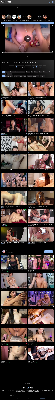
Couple (24, 76)
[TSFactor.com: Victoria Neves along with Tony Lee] (41, 163)
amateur (28, 71)
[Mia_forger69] (14, 282)
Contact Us (16, 395)
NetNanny (33, 391)
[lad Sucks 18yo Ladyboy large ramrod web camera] (14, 145)
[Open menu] (53, 2)
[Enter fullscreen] (52, 51)
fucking (23, 71)
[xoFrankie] (14, 126)
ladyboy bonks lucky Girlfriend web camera (10, 169)
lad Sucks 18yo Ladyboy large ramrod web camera (12, 151)
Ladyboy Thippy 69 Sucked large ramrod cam (10, 206)
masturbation (17, 71)
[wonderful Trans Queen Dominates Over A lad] (41, 181)
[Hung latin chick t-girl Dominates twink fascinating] (41, 108)
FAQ (48, 395)
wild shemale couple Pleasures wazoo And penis (38, 133)
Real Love (30, 151)
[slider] (27, 52)
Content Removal (23, 395)
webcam (36, 71)
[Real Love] (41, 145)
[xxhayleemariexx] (41, 263)
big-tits (4, 74)
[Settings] (52, 26)
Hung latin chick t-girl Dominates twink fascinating (38, 115)
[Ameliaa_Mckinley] (14, 181)
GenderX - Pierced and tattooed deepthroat (37, 242)
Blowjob (20, 76)
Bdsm (11, 76)
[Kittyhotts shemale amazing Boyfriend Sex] (41, 90)
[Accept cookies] (52, 398)
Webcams (42, 76)
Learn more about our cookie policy (46, 390)
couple (40, 71)
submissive (45, 71)
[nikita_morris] (14, 217)
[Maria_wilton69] (41, 336)
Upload (44, 395)
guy (32, 71)
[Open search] (49, 2)
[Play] (27, 38)
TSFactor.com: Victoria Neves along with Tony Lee (38, 169)
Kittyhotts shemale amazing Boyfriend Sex (37, 97)
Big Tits (15, 76)
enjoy (50, 71)
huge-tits (9, 74)
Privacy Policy (38, 395)
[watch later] (3, 83)
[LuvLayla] (14, 263)
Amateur (7, 76)
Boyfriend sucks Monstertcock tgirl (8, 115)
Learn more (42, 398)
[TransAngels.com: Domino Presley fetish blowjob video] (14, 235)
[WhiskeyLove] (14, 354)
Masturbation (36, 76)
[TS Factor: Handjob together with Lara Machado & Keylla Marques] (41, 217)
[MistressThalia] (41, 354)
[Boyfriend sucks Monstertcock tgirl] (14, 108)
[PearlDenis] (41, 318)
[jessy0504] (41, 300)
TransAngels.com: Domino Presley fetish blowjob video (12, 242)
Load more (27, 246)
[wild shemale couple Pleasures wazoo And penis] (41, 126)
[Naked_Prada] (14, 318)
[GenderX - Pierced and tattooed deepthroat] (41, 235)
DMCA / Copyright (9, 395)
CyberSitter (37, 391)
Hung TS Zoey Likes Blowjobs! (7, 97)
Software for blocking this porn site (22, 391)
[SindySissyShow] (14, 336)
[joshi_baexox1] (41, 282)
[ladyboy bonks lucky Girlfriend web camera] (14, 163)
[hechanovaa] (14, 300)
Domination (29, 76)
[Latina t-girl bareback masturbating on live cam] (41, 199)
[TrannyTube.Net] (6, 2)
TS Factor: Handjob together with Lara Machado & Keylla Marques (40, 224)
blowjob (12, 71)
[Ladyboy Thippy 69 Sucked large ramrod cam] (14, 199)
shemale (7, 71)
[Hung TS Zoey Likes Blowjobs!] (14, 90)
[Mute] (3, 25)
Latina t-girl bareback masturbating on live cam (38, 206)
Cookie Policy (31, 395)
